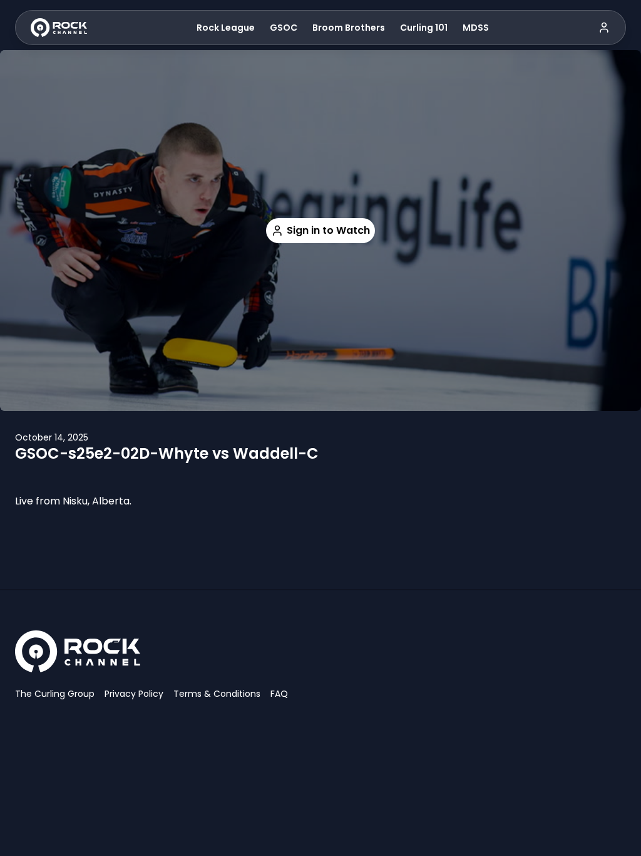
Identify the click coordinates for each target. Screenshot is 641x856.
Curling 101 (424, 27)
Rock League (226, 27)
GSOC (283, 27)
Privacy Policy (134, 693)
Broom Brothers (348, 27)
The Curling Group (55, 693)
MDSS (476, 27)
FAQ (279, 693)
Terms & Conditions (216, 693)
